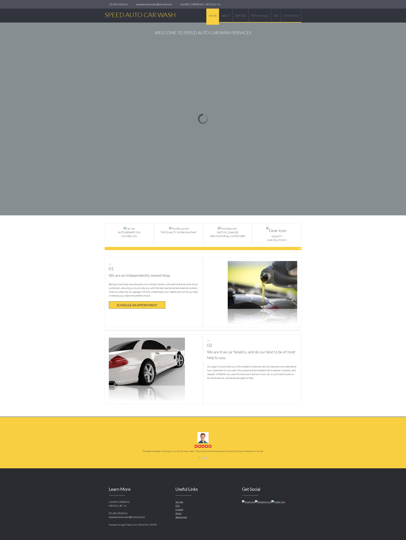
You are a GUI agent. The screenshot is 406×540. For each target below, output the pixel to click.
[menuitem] (212, 17)
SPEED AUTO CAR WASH (140, 15)
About (178, 513)
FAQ (177, 505)
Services (179, 502)
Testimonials (181, 517)
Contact (179, 509)
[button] (199, 458)
